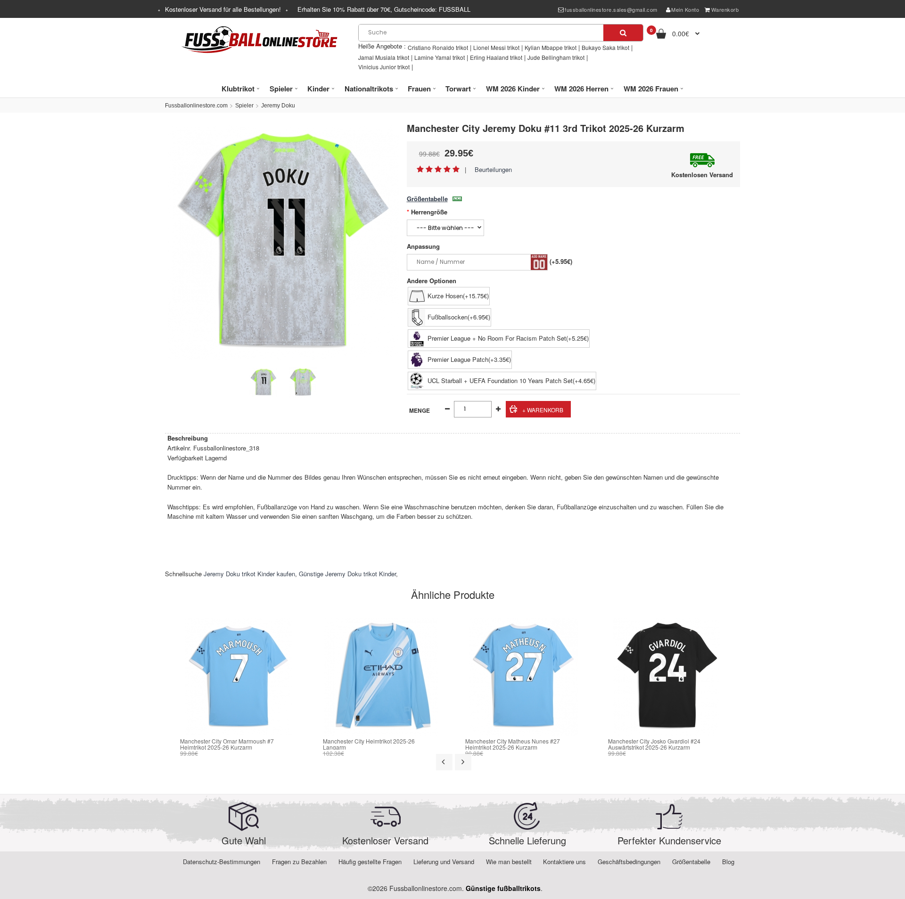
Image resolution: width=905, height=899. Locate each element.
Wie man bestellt (509, 861)
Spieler (244, 105)
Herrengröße (429, 211)
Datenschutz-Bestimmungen (221, 861)
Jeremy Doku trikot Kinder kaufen (249, 573)
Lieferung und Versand (443, 861)
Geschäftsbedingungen (629, 861)
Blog (728, 861)
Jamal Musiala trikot (383, 57)
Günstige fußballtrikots (503, 888)
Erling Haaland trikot (496, 57)
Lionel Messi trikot (496, 47)
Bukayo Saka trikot (605, 47)
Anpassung (423, 246)
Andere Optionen (431, 280)
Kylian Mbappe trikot (550, 47)
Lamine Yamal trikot (439, 57)
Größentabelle (427, 198)
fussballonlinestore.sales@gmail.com (611, 9)
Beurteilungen (493, 169)
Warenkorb (725, 9)
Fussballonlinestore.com (196, 105)
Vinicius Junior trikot (384, 67)
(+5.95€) (561, 261)
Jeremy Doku (278, 105)
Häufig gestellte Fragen (370, 861)
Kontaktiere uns (564, 861)
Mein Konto (685, 9)
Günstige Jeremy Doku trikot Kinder (347, 573)
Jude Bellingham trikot (555, 57)
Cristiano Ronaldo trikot (438, 47)
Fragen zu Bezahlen (299, 861)
